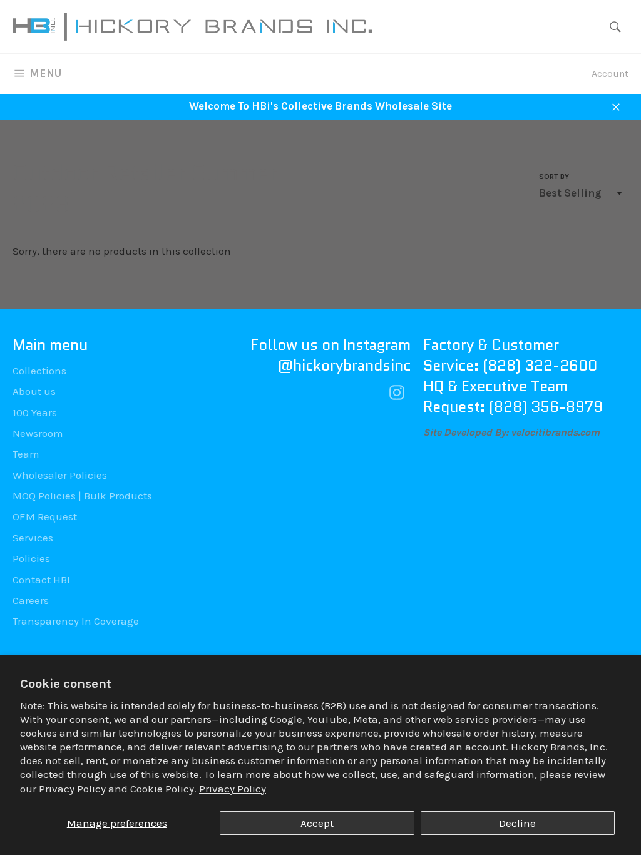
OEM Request (45, 516)
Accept (317, 823)
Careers (31, 600)
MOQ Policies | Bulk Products (82, 495)
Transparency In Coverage (76, 621)
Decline (517, 823)
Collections (39, 370)
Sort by (554, 176)
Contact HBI (41, 579)
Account (610, 73)
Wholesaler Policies (60, 475)
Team (26, 454)
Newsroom (38, 433)
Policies (31, 558)
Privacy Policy (232, 788)
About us (34, 391)
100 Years (35, 412)
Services (33, 537)
